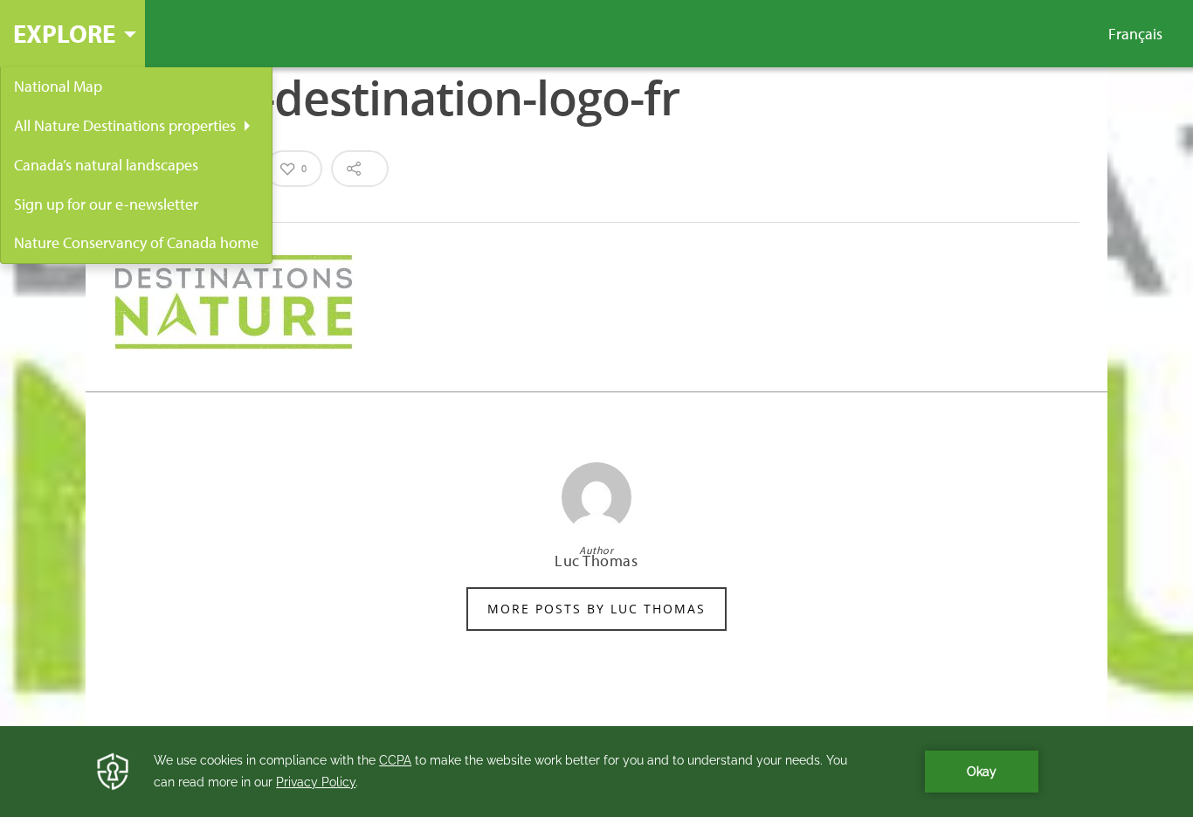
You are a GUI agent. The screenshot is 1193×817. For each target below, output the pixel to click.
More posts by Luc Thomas (596, 608)
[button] (72, 33)
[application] (596, 771)
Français (1135, 34)
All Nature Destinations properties (125, 125)
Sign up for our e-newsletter (106, 204)
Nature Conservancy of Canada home (136, 242)
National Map (58, 86)
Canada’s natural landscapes (106, 165)
